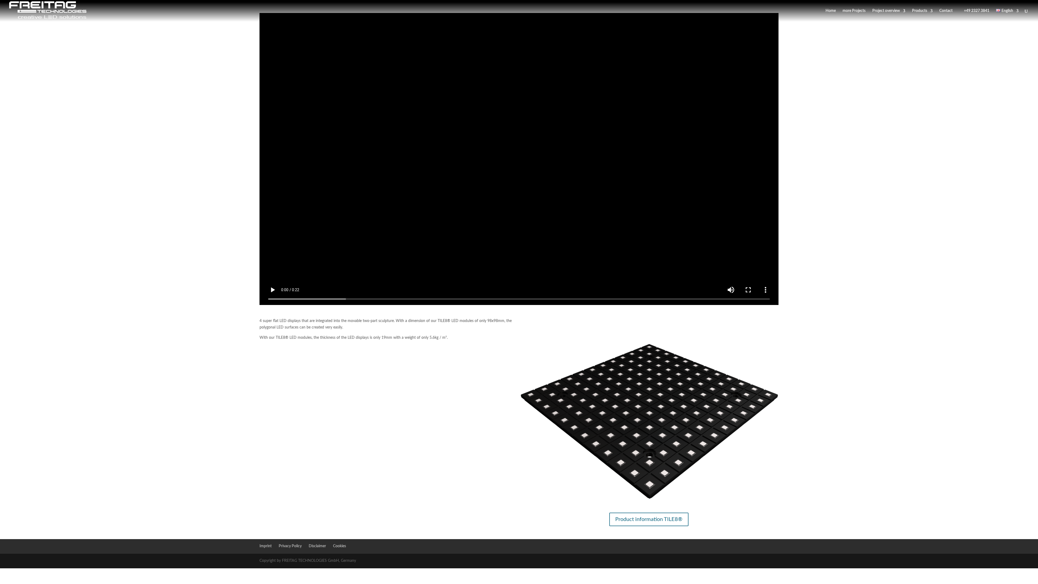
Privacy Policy (290, 546)
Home (831, 11)
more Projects (854, 11)
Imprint (266, 546)
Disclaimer (317, 546)
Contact (946, 11)
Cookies (339, 546)
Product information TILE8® (649, 519)
